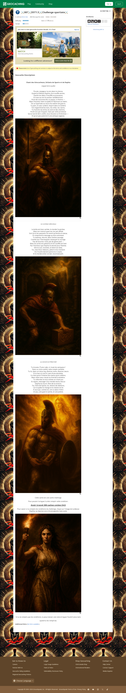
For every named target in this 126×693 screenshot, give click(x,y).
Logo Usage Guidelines (51, 664)
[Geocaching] (13, 4)
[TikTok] (107, 689)
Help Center (106, 664)
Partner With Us (18, 668)
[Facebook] (88, 689)
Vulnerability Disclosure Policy (53, 671)
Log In (119, 4)
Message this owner (38, 17)
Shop (50, 4)
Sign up (109, 4)
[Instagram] (98, 689)
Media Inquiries (108, 671)
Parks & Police (48, 668)
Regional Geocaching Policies (22, 674)
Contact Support (108, 668)
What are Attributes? (93, 24)
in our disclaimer (73, 68)
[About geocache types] (17, 12)
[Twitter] (102, 689)
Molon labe (25, 17)
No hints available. (33, 624)
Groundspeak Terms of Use (67, 689)
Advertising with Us (98, 29)
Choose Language (23, 681)
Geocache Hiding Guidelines (21, 671)
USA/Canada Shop (81, 664)
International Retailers (83, 668)
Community (39, 4)
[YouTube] (93, 689)
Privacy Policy (81, 689)
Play (29, 4)
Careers (15, 664)
